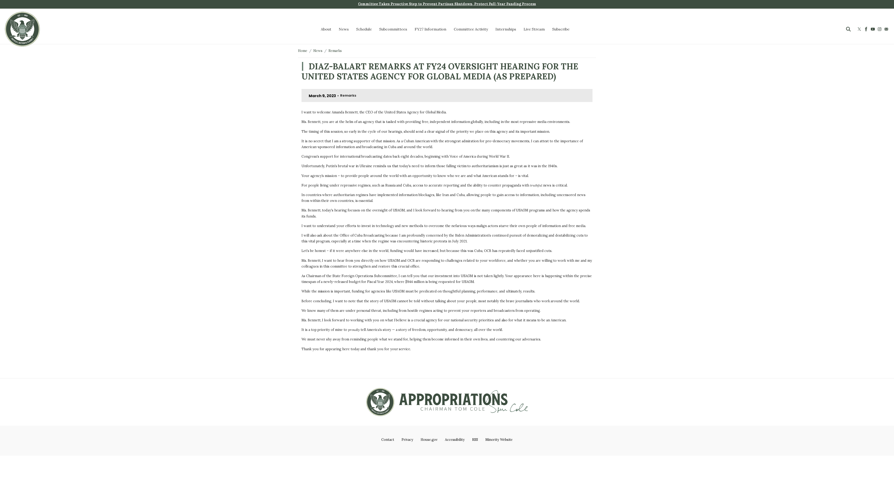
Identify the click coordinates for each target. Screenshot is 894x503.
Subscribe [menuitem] (560, 29)
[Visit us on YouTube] (873, 29)
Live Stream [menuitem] (534, 29)
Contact (387, 440)
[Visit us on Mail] (887, 29)
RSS (475, 440)
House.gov (429, 440)
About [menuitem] (326, 29)
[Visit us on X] (860, 29)
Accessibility (454, 440)
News (317, 51)
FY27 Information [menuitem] (430, 29)
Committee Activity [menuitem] (471, 29)
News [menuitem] (344, 29)
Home (302, 51)
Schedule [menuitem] (364, 29)
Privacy (407, 440)
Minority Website (499, 440)
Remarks (335, 51)
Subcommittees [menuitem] (393, 29)
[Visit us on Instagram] (880, 29)
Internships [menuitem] (505, 29)
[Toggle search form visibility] (848, 29)
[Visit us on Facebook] (866, 29)
